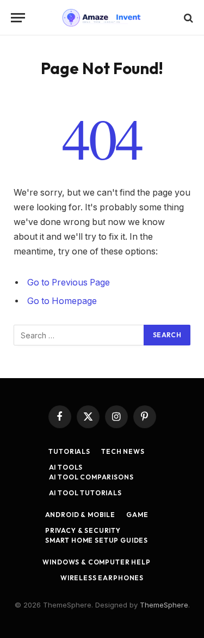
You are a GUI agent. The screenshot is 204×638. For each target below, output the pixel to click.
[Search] (187, 17)
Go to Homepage (62, 301)
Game (137, 515)
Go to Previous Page (68, 282)
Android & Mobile (80, 515)
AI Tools (66, 467)
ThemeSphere (164, 604)
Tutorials (69, 451)
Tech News (123, 451)
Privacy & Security (83, 530)
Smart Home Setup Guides (96, 540)
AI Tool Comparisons (91, 477)
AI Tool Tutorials (85, 493)
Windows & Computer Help (96, 562)
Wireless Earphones (102, 578)
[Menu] (18, 17)
